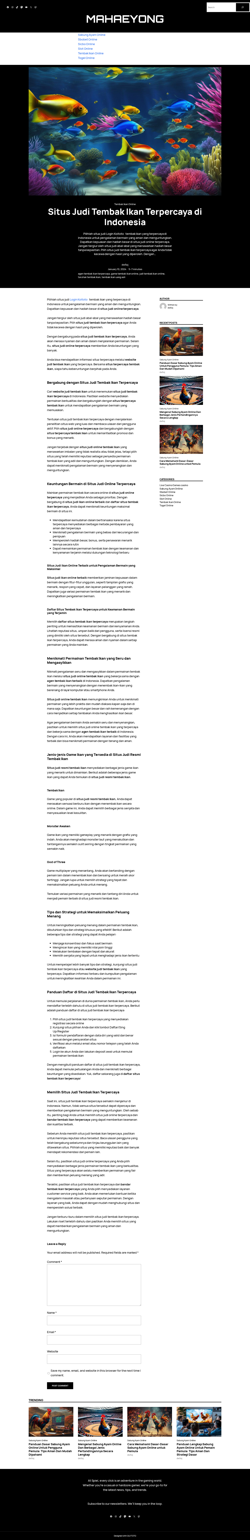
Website (52, 1351)
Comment (54, 1262)
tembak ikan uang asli (113, 277)
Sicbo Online (86, 44)
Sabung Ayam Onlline (169, 359)
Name (52, 1313)
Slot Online (85, 49)
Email (51, 1332)
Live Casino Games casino (174, 485)
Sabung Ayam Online (91, 35)
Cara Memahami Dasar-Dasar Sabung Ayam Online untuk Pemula (180, 462)
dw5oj (125, 264)
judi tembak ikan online (152, 273)
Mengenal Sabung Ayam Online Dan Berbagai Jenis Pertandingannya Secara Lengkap (180, 415)
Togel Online (86, 58)
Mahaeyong (125, 18)
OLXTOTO (131, 1535)
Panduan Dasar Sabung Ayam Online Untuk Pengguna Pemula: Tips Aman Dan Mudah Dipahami (181, 366)
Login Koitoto (79, 299)
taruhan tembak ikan (89, 277)
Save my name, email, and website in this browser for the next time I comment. (96, 1373)
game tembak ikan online (124, 273)
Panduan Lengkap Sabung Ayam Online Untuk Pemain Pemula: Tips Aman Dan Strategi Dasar (196, 1449)
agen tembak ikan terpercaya (94, 273)
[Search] (242, 7)
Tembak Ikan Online (91, 53)
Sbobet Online (87, 39)
